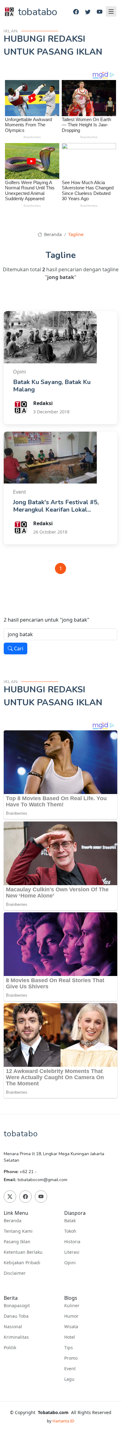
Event (70, 1369)
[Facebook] (76, 12)
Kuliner (71, 1305)
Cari (18, 648)
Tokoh (70, 1231)
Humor (71, 1316)
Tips (68, 1347)
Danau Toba (16, 1316)
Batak (70, 1221)
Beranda (52, 234)
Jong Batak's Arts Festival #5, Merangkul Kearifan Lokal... (56, 506)
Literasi (71, 1252)
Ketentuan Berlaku (23, 1252)
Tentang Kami (18, 1231)
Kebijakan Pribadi (22, 1263)
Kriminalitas (16, 1337)
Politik (10, 1347)
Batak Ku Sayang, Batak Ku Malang (52, 386)
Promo (71, 1358)
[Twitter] (88, 12)
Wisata (71, 1326)
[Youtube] (99, 12)
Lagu (69, 1379)
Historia (72, 1242)
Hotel (69, 1337)
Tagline (75, 234)
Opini (70, 1263)
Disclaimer (15, 1273)
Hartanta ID (63, 1421)
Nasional (13, 1326)
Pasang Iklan (17, 1242)
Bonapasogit (17, 1305)
